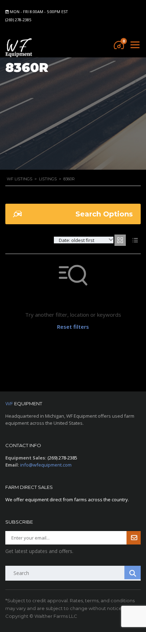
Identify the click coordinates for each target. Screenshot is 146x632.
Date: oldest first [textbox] (76, 240)
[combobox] (83, 240)
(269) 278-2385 (18, 19)
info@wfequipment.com (46, 465)
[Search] (132, 572)
